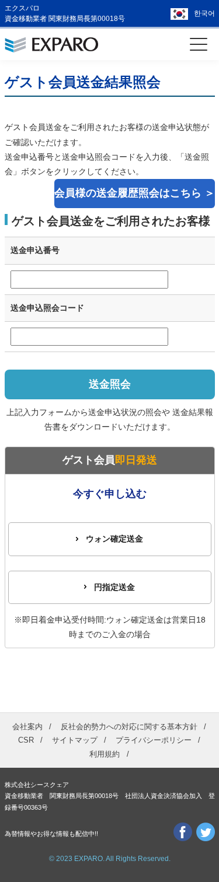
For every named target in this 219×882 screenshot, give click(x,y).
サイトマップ (75, 740)
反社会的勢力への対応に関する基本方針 (129, 726)
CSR (26, 740)
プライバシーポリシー (154, 740)
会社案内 (27, 726)
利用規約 (104, 754)
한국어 (204, 13)
